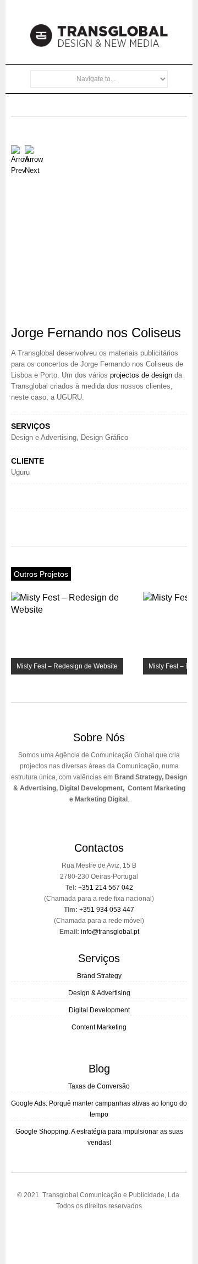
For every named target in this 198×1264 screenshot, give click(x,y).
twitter (91, 1229)
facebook (72, 1229)
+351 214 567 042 (105, 887)
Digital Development (99, 1010)
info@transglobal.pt (110, 932)
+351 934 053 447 (106, 910)
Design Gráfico (104, 437)
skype (128, 1229)
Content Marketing (99, 1027)
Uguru (20, 472)
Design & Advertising (99, 993)
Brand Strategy (99, 976)
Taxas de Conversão (99, 1086)
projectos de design (141, 375)
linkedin (110, 1229)
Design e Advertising (43, 437)
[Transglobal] (99, 44)
